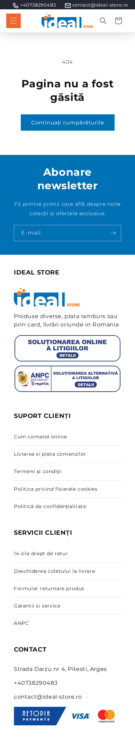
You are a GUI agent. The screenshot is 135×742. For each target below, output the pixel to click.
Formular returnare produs (49, 588)
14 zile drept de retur (41, 553)
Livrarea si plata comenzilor (50, 454)
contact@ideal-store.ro (100, 5)
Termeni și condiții (38, 471)
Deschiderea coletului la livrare (54, 571)
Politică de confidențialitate (50, 506)
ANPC (21, 623)
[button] (13, 21)
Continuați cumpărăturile (67, 122)
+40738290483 (38, 5)
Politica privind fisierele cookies (55, 489)
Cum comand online (40, 437)
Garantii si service (37, 606)
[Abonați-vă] (113, 233)
